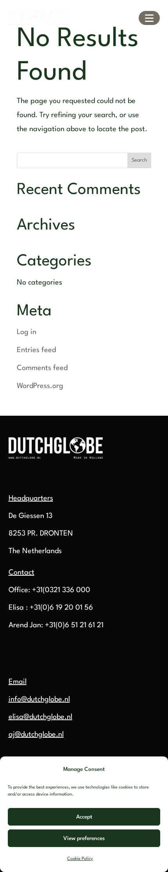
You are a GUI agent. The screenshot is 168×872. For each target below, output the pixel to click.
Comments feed (42, 368)
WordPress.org (40, 386)
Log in (26, 332)
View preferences (84, 838)
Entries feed (36, 350)
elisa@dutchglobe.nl (40, 717)
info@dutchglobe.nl (39, 699)
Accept (84, 817)
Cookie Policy (80, 859)
